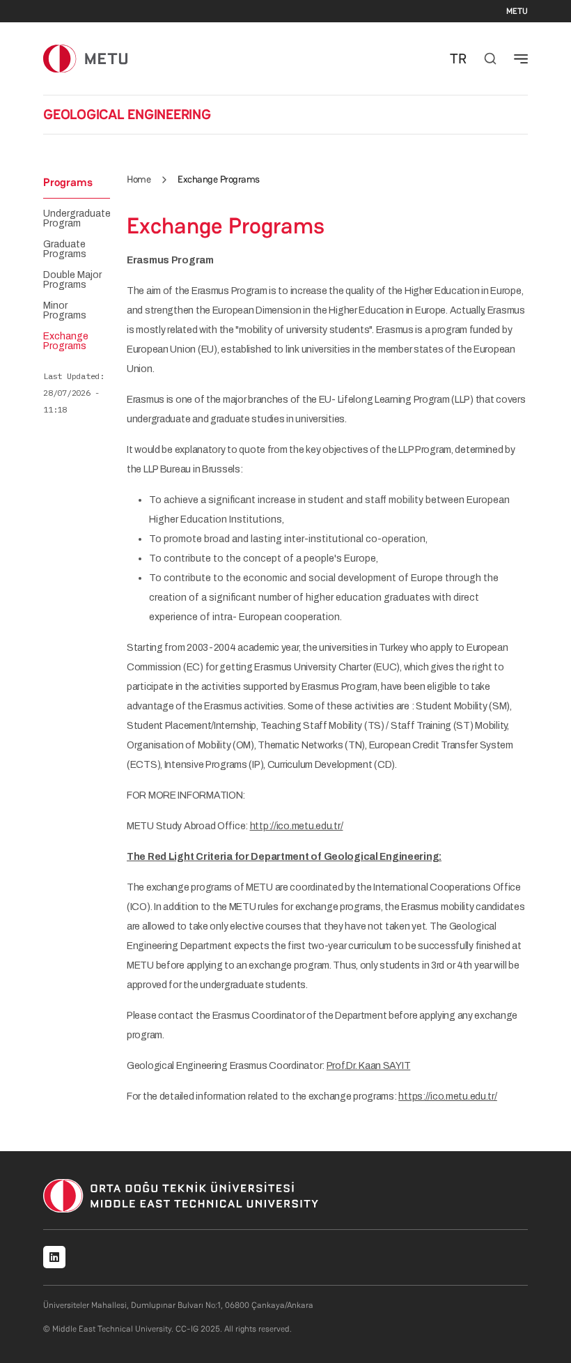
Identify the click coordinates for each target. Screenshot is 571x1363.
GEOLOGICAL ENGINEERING (127, 114)
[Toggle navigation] (521, 58)
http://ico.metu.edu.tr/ (296, 826)
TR (458, 58)
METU (517, 11)
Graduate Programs (64, 249)
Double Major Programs (72, 280)
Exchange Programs (65, 341)
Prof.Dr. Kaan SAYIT (369, 1066)
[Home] (85, 58)
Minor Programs (64, 311)
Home (138, 179)
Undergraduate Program (77, 219)
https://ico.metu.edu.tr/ (447, 1096)
